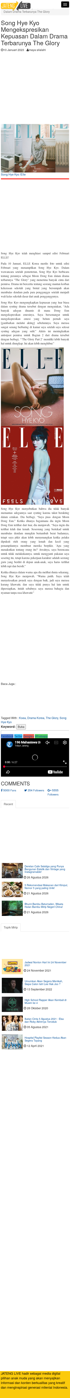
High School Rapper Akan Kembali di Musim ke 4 (45, 1001)
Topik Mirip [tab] (11, 927)
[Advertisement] (35, 89)
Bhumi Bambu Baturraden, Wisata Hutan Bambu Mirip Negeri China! (44, 905)
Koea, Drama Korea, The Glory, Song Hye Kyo (33, 720)
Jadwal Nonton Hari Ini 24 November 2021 (45, 963)
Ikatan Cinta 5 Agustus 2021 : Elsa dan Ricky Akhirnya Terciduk (44, 1020)
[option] (35, 151)
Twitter (18, 736)
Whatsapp (41, 736)
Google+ (28, 736)
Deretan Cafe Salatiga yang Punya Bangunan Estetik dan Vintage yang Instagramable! (45, 869)
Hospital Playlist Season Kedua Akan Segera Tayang (45, 1039)
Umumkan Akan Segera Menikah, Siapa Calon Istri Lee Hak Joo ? (44, 982)
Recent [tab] (8, 804)
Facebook (7, 736)
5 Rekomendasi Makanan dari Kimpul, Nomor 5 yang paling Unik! (46, 886)
